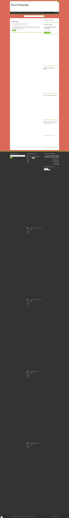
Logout (17, 1)
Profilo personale (29, 1)
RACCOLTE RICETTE (25, 12)
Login (14, 1)
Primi (18, 25)
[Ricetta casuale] (58, 13)
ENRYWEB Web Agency (56, 516)
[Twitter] (46, 516)
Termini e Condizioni (47, 169)
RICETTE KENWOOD (13, 12)
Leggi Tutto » (14, 30)
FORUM (42, 12)
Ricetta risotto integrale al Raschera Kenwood (20, 24)
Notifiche (20, 1)
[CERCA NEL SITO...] (58, 1)
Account (11, 1)
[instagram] (52, 1)
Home (12, 19)
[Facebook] (45, 516)
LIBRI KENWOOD (20, 12)
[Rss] (49, 1)
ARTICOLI (31, 12)
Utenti (33, 1)
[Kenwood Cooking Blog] (19, 5)
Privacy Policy (46, 168)
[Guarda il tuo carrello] (56, 13)
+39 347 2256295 (56, 163)
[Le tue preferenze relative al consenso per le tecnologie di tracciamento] (2, 517)
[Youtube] (51, 1)
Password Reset (24, 1)
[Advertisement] (41, 9)
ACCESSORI (38, 12)
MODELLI (35, 12)
